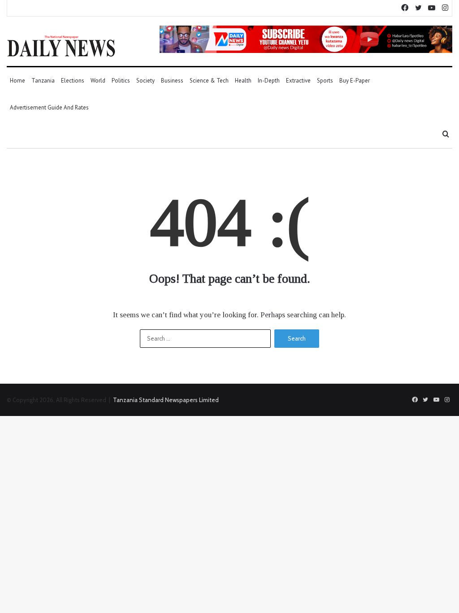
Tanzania (43, 80)
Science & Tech (209, 80)
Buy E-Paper (354, 80)
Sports (325, 80)
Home (17, 80)
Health (243, 80)
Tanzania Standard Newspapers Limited (166, 399)
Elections (72, 80)
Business (172, 80)
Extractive (298, 80)
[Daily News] (61, 46)
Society (145, 80)
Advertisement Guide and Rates (49, 107)
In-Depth (269, 80)
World (98, 80)
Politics (121, 80)
